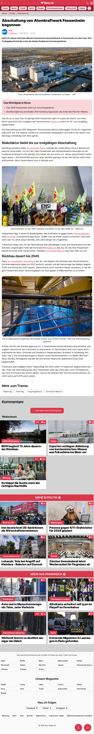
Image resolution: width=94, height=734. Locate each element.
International (23, 13)
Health (3, 684)
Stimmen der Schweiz (85, 665)
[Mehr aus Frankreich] (47, 574)
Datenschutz (41, 716)
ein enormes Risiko (36, 148)
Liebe (41, 684)
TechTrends (81, 689)
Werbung (5, 716)
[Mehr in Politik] (47, 497)
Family (79, 684)
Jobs (22, 716)
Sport (41, 661)
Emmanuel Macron (55, 251)
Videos (22, 665)
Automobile (62, 689)
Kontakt (30, 716)
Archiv (41, 669)
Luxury (60, 684)
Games (60, 665)
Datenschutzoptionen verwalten (79, 716)
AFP (10, 30)
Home (4, 13)
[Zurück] (1, 3)
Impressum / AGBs (56, 716)
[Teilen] (78, 727)
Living (22, 684)
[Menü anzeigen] (92, 2)
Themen (23, 669)
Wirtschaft (5, 665)
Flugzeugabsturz (82, 233)
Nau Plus (42, 665)
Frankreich (13, 33)
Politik (12, 13)
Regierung (55, 121)
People (79, 661)
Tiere (22, 689)
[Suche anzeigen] (87, 2)
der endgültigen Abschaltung (21, 261)
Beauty (3, 693)
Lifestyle (4, 669)
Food (3, 689)
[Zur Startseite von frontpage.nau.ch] (47, 3)
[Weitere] (89, 8)
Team (14, 716)
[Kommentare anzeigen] (87, 727)
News (3, 661)
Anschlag (11, 236)
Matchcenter (63, 661)
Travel (41, 689)
